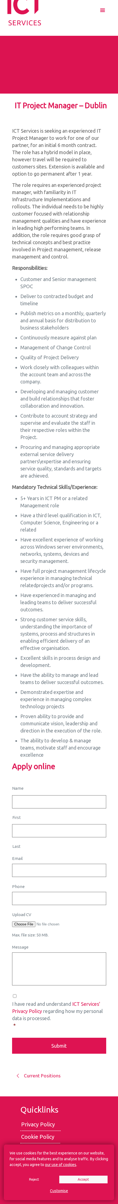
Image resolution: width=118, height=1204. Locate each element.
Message (20, 947)
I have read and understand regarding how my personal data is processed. (57, 1014)
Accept (83, 1179)
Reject (34, 1179)
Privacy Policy (38, 1124)
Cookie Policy (37, 1137)
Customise (59, 1191)
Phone (18, 886)
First (16, 817)
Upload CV (21, 914)
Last (16, 846)
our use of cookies (60, 1164)
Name (18, 788)
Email (17, 858)
